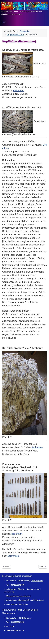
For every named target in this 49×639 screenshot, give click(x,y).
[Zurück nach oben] (44, 634)
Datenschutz (23, 604)
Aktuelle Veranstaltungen (15, 600)
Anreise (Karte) (37, 581)
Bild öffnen (18, 90)
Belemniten (13, 556)
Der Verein (10, 626)
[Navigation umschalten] (3, 22)
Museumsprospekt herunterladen (18, 596)
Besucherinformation (36, 600)
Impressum (10, 604)
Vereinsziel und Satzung (15, 630)
